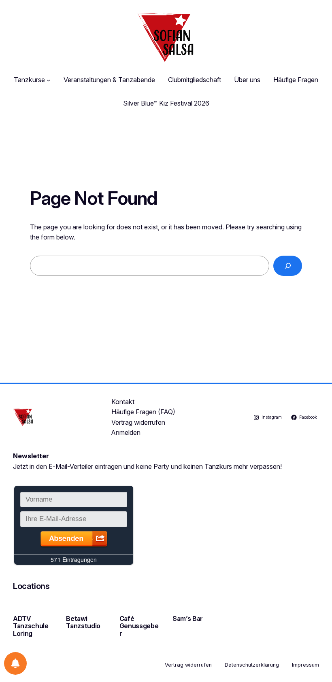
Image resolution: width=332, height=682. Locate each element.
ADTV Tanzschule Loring (31, 626)
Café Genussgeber (139, 626)
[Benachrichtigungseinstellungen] (15, 663)
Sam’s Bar (187, 618)
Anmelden (125, 432)
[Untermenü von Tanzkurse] (49, 80)
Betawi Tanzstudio (83, 622)
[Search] (287, 265)
